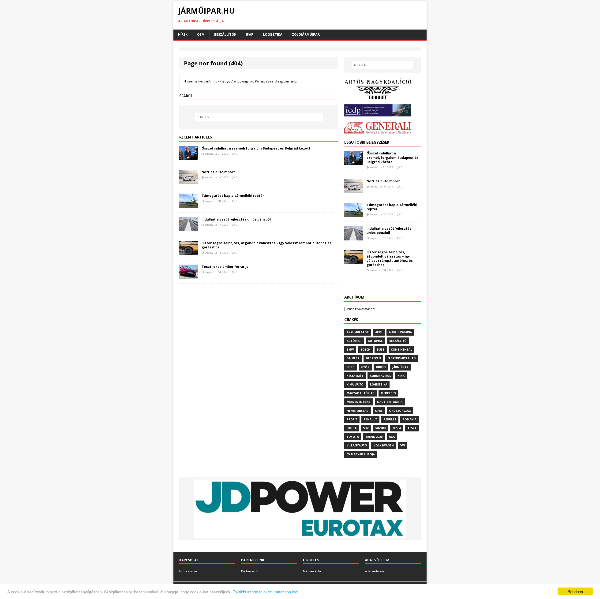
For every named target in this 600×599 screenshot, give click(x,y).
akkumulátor (358, 332)
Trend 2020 (373, 437)
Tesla (396, 428)
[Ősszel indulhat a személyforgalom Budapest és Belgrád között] (188, 157)
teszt (412, 428)
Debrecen (373, 358)
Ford (351, 367)
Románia (409, 419)
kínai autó (355, 384)
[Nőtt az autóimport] (188, 181)
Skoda (351, 428)
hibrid (381, 367)
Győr (365, 367)
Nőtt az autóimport (218, 172)
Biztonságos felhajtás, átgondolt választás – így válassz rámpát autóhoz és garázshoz (266, 245)
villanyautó (357, 445)
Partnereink (249, 571)
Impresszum (188, 571)
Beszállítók (225, 34)
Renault (370, 419)
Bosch (365, 350)
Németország (357, 411)
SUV (366, 428)
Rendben (575, 591)
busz (380, 350)
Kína (401, 376)
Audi (378, 332)
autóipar (354, 341)
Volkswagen (384, 445)
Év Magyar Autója (361, 454)
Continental (401, 350)
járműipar (400, 367)
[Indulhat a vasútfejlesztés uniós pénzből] (188, 228)
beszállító (398, 341)
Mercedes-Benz (359, 402)
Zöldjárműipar (306, 34)
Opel (378, 411)
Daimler (353, 358)
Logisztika (272, 34)
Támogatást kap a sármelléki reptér (233, 195)
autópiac (375, 341)
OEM (201, 34)
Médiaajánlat (312, 571)
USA (392, 437)
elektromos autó (401, 358)
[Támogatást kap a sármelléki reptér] (188, 204)
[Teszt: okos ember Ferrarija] (188, 275)
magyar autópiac (360, 393)
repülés (390, 419)
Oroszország (400, 411)
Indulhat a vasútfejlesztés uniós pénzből (236, 219)
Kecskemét (355, 376)
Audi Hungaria (400, 332)
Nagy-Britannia (389, 402)
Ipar (249, 34)
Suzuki (380, 428)
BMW (350, 350)
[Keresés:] (258, 117)
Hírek (183, 34)
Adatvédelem (374, 571)
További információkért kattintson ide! (265, 592)
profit (352, 419)
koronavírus (380, 376)
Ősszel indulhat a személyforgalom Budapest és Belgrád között (256, 148)
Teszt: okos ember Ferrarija (225, 266)
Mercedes (388, 393)
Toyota (353, 437)
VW (402, 445)
